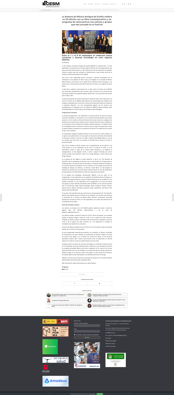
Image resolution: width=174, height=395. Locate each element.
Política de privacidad (110, 341)
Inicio (46, 9)
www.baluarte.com (73, 212)
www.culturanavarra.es (80, 263)
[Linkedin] (122, 4)
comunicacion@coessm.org (119, 335)
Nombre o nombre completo (81, 323)
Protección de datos (110, 346)
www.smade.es (91, 263)
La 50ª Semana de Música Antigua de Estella (76, 66)
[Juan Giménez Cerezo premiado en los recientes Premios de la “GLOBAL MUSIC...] (1, 197)
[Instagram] (128, 4)
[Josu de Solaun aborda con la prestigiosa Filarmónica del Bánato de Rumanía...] (173, 197)
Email (75, 329)
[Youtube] (130, 4)
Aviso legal (108, 338)
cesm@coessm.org (110, 332)
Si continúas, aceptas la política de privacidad (87, 334)
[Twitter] (124, 4)
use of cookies (92, 394)
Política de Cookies (110, 343)
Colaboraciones (115, 9)
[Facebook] (126, 4)
